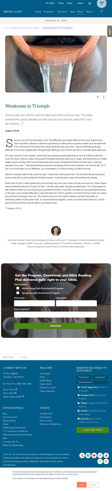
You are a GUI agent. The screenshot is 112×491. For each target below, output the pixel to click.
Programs (49, 11)
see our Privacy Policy (70, 474)
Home (24, 357)
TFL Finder (50, 3)
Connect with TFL (11, 441)
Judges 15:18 (12, 130)
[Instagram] (100, 455)
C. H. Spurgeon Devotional (21, 28)
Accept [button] (81, 485)
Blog (72, 11)
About (69, 3)
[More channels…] (106, 461)
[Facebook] (88, 455)
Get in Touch (9, 389)
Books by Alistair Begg (13, 445)
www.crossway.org (35, 246)
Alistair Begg (45, 380)
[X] (82, 455)
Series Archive (9, 420)
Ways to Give (46, 420)
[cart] (90, 3)
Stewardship (45, 417)
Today (38, 11)
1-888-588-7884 (23, 383)
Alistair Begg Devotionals (14, 427)
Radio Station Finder (12, 396)
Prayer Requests (47, 391)
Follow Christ (45, 384)
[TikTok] (106, 455)
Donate (80, 3)
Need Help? (8, 393)
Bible (5, 438)
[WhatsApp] (100, 461)
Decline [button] (93, 485)
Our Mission (45, 373)
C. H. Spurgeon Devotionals (15, 431)
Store (89, 11)
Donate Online (46, 413)
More (80, 11)
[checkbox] (55, 291)
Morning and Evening (45, 240)
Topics (5, 424)
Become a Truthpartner (50, 424)
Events (61, 3)
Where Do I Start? (48, 387)
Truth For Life (12, 11)
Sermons (62, 11)
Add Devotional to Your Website (17, 434)
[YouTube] (94, 455)
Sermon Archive (10, 417)
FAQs (42, 377)
